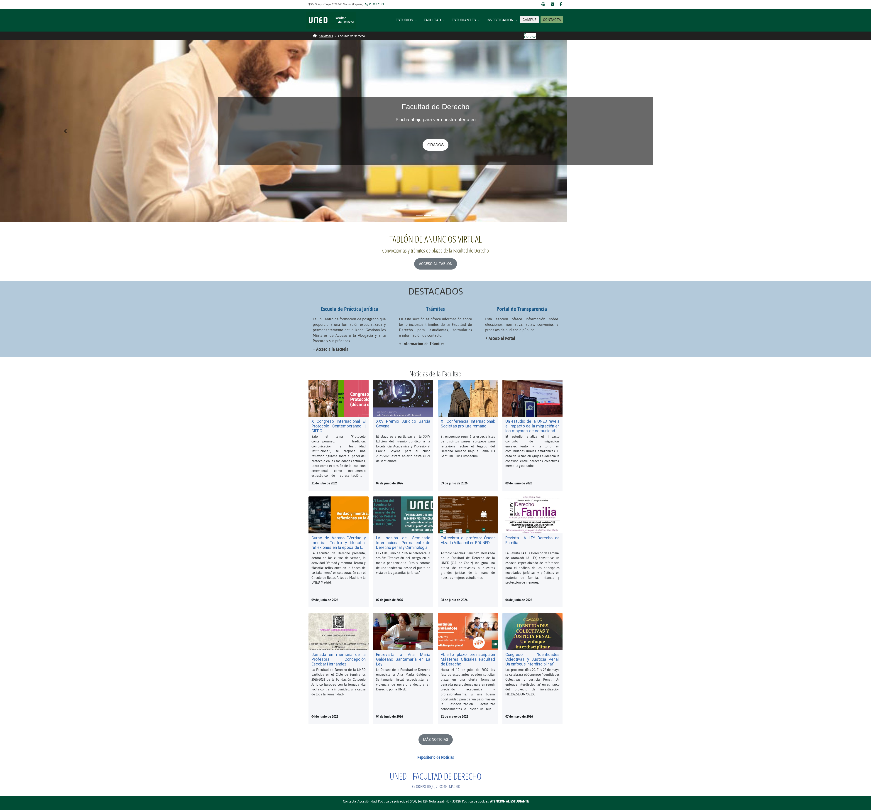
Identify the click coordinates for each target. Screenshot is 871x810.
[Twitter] (552, 4)
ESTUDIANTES (464, 20)
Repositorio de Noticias (435, 757)
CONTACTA (552, 20)
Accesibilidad (367, 801)
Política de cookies (475, 801)
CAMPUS (529, 20)
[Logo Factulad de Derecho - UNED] (331, 20)
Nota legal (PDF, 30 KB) (445, 801)
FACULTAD (432, 20)
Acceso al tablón (435, 264)
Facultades (326, 36)
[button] (65, 131)
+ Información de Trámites (421, 344)
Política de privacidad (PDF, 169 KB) (403, 801)
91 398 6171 (376, 4)
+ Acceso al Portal (500, 338)
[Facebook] (561, 4)
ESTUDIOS (404, 20)
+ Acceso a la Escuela (330, 349)
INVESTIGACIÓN (500, 20)
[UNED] (543, 4)
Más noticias (435, 739)
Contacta (349, 801)
